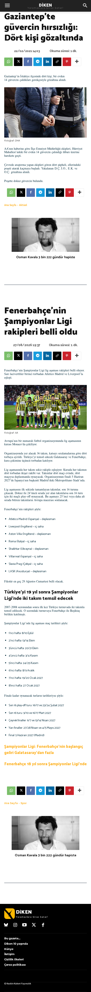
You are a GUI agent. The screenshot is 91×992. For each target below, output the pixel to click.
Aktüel (23, 205)
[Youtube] (24, 925)
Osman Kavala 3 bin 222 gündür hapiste (45, 257)
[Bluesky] (6, 925)
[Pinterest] (67, 62)
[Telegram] (37, 62)
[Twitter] (33, 925)
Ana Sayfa (10, 205)
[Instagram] (15, 925)
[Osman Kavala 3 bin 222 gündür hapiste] (45, 235)
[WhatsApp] (8, 62)
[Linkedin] (47, 62)
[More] (76, 62)
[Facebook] (28, 62)
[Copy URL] (57, 62)
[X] (18, 62)
